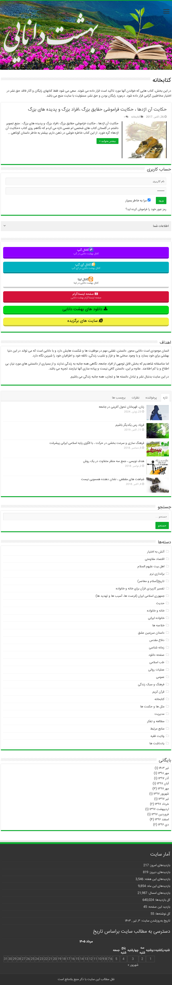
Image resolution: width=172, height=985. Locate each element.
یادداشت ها (156, 743)
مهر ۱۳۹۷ (163, 788)
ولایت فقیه (157, 736)
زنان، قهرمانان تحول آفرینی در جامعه (121, 407)
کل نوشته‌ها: (162, 913)
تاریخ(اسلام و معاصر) (151, 581)
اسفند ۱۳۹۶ (162, 819)
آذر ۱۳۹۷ (163, 778)
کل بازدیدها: (162, 900)
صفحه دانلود (156, 655)
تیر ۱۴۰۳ (164, 768)
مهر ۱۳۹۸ (163, 773)
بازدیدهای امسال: (158, 893)
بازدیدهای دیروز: (159, 872)
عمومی (160, 677)
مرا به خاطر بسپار (136, 200)
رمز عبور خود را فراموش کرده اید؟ (146, 209)
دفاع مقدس (156, 640)
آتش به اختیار (155, 551)
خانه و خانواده (155, 610)
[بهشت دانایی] (86, 36)
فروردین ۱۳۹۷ (160, 814)
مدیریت (159, 714)
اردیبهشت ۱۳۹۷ (159, 809)
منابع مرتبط (157, 728)
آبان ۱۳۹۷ (163, 783)
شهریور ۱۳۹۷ (161, 793)
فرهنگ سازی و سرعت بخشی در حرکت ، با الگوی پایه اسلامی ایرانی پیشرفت (96, 443)
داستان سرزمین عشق (151, 633)
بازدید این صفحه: (158, 907)
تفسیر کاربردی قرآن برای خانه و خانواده (140, 588)
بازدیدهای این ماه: (158, 886)
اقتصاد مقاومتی (154, 559)
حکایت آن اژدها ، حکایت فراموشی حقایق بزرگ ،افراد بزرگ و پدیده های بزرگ (97, 109)
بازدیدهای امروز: (159, 865)
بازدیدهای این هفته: (156, 879)
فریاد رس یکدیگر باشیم (130, 425)
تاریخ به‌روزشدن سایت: (155, 920)
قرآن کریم (158, 692)
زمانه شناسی (156, 647)
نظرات (135, 397)
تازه (165, 397)
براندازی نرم (157, 574)
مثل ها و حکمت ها (152, 706)
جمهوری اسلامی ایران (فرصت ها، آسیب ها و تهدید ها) (130, 596)
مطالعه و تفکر (155, 721)
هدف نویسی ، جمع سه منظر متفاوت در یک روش (113, 461)
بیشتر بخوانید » (107, 141)
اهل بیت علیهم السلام (151, 566)
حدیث (160, 603)
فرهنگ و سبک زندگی (151, 684)
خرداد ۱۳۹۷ (162, 804)
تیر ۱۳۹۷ (163, 799)
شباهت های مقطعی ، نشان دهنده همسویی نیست (112, 479)
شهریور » (133, 965)
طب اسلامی (156, 662)
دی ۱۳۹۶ (163, 824)
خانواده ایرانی (156, 618)
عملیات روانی (156, 669)
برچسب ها (118, 397)
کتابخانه (135, 117)
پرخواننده (151, 397)
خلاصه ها (158, 625)
